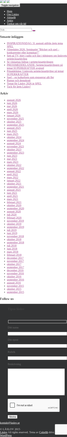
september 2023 (15, 152)
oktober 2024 (14, 137)
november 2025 (15, 118)
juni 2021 (12, 192)
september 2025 (15, 124)
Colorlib (43, 432)
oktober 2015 (14, 288)
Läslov (3, 432)
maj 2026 (12, 106)
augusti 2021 (14, 189)
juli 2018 (11, 245)
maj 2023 (12, 158)
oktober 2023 (14, 149)
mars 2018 (12, 251)
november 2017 (15, 261)
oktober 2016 (14, 276)
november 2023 (15, 146)
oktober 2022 (14, 165)
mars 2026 (12, 112)
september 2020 (15, 208)
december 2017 (15, 258)
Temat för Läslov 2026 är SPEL (24, 83)
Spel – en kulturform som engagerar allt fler (30, 77)
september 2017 (15, 267)
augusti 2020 (14, 211)
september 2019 (15, 227)
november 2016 (15, 273)
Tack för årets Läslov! (19, 86)
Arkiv (10, 20)
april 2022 (12, 174)
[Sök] (33, 30)
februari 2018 (14, 254)
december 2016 (15, 270)
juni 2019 (12, 233)
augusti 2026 (14, 100)
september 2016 (15, 279)
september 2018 (15, 242)
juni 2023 (12, 155)
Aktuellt (11, 17)
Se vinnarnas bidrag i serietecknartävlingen (30, 61)
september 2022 (15, 168)
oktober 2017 (14, 264)
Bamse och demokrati (18, 80)
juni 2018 (12, 248)
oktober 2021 (14, 183)
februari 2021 (14, 202)
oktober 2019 (14, 223)
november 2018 (15, 236)
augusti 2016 (14, 282)
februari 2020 (14, 217)
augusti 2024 (14, 143)
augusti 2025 (14, 127)
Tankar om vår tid (16, 23)
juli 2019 (11, 230)
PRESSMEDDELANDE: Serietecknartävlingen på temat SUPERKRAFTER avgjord (35, 66)
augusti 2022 (14, 171)
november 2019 (15, 220)
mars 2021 (12, 199)
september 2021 (15, 186)
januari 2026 (13, 115)
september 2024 (15, 140)
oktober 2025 (14, 121)
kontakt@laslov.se (10, 422)
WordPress (6, 435)
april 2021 (12, 196)
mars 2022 (12, 177)
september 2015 (15, 292)
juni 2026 (12, 103)
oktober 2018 (14, 239)
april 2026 (12, 109)
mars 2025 (12, 134)
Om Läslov (13, 14)
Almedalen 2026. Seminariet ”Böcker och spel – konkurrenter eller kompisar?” (33, 51)
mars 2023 (12, 162)
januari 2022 (13, 180)
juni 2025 (12, 131)
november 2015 (15, 285)
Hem (9, 11)
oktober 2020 (14, 205)
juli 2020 (11, 214)
